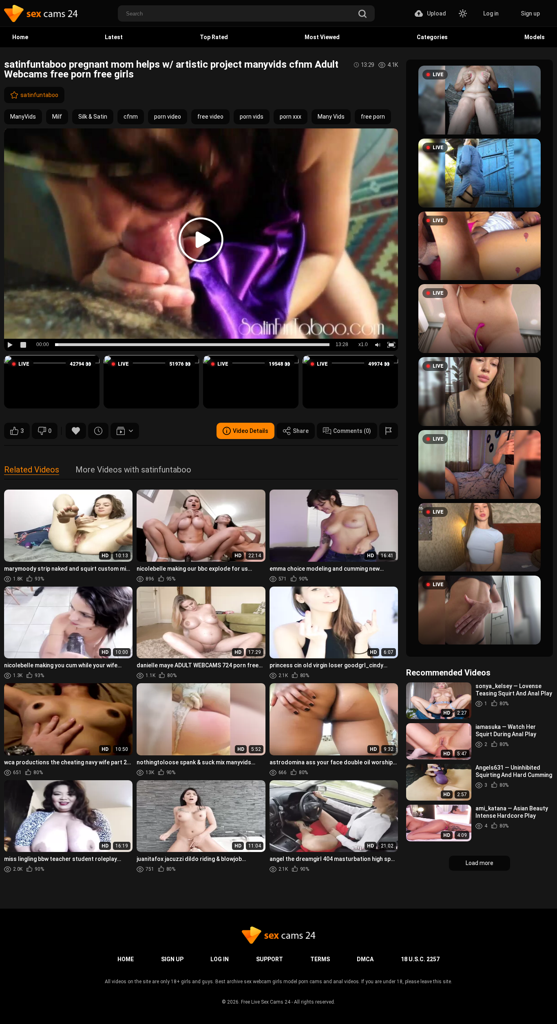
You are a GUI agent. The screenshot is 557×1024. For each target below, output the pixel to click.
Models (534, 37)
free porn (373, 116)
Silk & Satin (92, 116)
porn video (167, 116)
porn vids (251, 116)
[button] (51, 382)
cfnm (131, 116)
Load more (479, 863)
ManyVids (23, 116)
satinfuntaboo (39, 95)
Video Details (250, 431)
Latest (114, 37)
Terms (320, 959)
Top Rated (214, 37)
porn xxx (290, 116)
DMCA (365, 959)
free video (210, 116)
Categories (432, 37)
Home (20, 37)
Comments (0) (352, 431)
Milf (57, 116)
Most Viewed (322, 37)
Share (301, 431)
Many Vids (331, 116)
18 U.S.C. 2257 (420, 959)
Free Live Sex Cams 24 (265, 1002)
